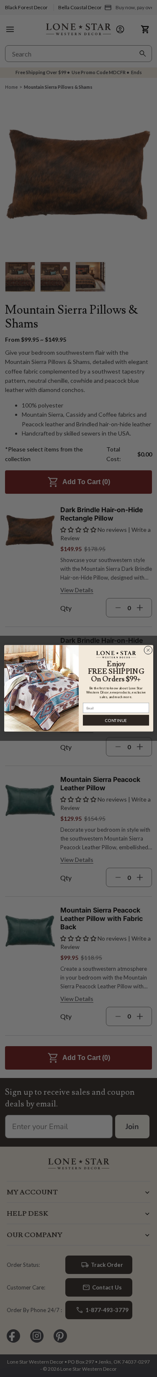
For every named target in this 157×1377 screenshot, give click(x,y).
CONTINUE (115, 720)
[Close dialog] (148, 650)
